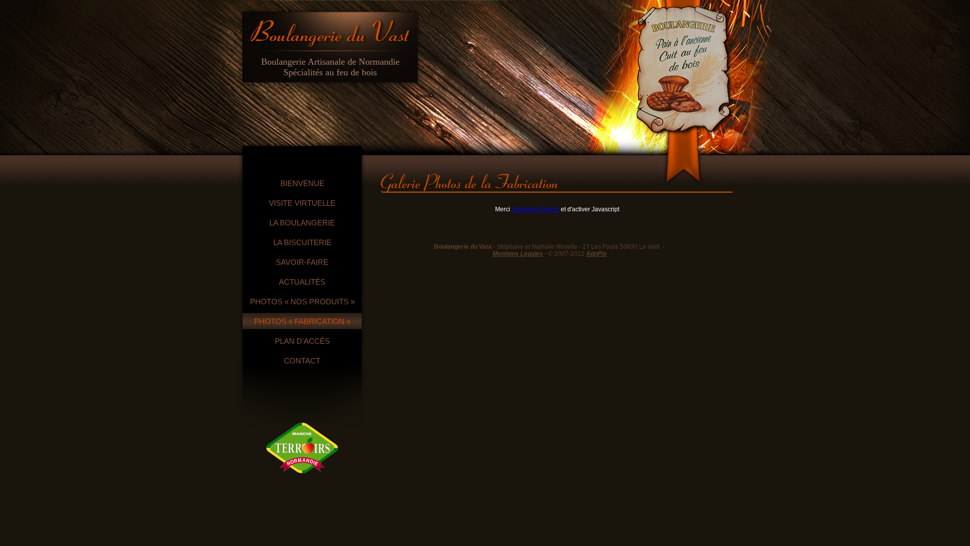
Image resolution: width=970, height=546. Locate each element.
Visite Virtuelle (302, 203)
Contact (302, 360)
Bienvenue (302, 183)
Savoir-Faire (302, 262)
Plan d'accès (302, 341)
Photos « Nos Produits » (302, 301)
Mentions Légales (518, 253)
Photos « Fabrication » (302, 321)
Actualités (302, 282)
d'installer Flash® (535, 209)
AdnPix (596, 253)
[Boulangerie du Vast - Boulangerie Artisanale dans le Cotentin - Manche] (330, 30)
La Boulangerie (302, 222)
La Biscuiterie (302, 242)
